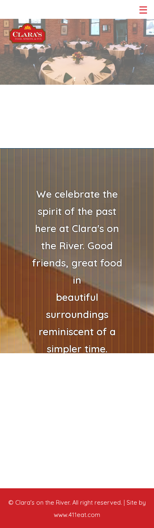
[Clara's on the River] (27, 33)
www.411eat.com (77, 515)
